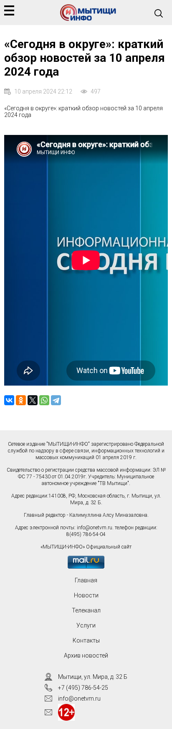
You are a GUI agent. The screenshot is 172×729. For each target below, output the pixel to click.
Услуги (86, 625)
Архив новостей (86, 655)
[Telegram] (56, 400)
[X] (33, 400)
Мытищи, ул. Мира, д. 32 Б (92, 676)
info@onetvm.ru (94, 528)
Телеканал (86, 610)
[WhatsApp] (44, 400)
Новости (86, 595)
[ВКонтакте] (9, 400)
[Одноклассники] (21, 400)
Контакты (86, 640)
